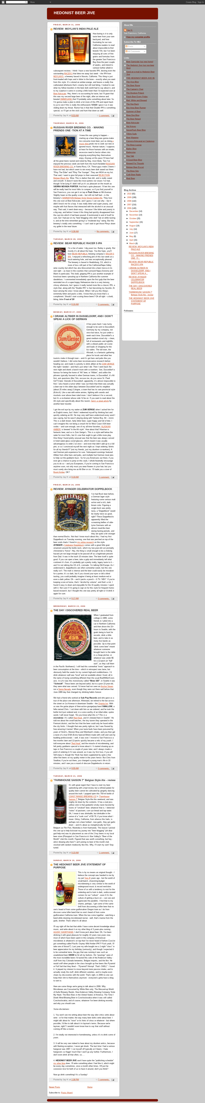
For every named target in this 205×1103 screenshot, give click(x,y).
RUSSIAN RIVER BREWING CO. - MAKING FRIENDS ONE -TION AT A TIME (78, 129)
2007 (129, 205)
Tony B (87, 878)
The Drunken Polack (135, 93)
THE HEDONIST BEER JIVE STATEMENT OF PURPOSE (141, 301)
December (134, 211)
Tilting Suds (131, 134)
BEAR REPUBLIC (80, 254)
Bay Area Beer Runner (136, 108)
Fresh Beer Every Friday (137, 97)
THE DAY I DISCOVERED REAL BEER (75, 610)
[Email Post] (112, 116)
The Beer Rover (133, 85)
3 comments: (104, 304)
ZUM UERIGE (108, 364)
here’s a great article (100, 401)
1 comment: (104, 116)
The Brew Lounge (134, 145)
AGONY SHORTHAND (63, 932)
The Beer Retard (133, 119)
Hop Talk (130, 156)
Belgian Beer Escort (135, 167)
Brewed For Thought (135, 163)
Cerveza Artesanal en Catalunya (140, 141)
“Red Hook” (76, 743)
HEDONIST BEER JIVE (74, 13)
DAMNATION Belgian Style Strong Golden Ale (82, 198)
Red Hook (78, 718)
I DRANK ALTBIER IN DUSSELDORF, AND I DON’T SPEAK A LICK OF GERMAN (83, 318)
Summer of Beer (133, 112)
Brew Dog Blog (132, 115)
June (131, 233)
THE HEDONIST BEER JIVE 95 (140, 78)
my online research (85, 542)
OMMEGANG (66, 99)
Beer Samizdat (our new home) (139, 62)
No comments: (103, 231)
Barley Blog (131, 149)
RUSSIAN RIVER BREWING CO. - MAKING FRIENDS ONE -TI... (141, 255)
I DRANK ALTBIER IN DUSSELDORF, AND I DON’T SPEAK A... (139, 270)
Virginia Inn (103, 704)
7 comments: (104, 1080)
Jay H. (130, 30)
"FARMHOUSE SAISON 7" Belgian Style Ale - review (84, 780)
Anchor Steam (107, 686)
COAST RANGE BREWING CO (82, 796)
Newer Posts (54, 1087)
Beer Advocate (59, 94)
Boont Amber (59, 472)
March (132, 243)
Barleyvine (131, 152)
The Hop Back (132, 104)
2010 (129, 194)
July (131, 229)
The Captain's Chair (134, 89)
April (131, 240)
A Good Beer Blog (134, 160)
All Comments (133, 51)
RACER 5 (68, 74)
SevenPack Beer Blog (136, 130)
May (131, 236)
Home (89, 1087)
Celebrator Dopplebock (74, 545)
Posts (130, 46)
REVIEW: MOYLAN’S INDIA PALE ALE (75, 28)
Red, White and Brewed (136, 100)
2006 (129, 208)
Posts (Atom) (67, 1093)
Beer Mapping (132, 138)
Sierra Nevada (64, 689)
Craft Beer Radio (133, 175)
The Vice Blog (132, 82)
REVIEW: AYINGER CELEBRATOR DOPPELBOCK (82, 489)
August (132, 226)
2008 (129, 201)
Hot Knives (131, 126)
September (134, 222)
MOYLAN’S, (58, 76)
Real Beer (130, 178)
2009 (129, 197)
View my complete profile (138, 37)
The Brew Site (132, 171)
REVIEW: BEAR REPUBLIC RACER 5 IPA (77, 243)
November (134, 215)
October (133, 218)
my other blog (59, 1063)
